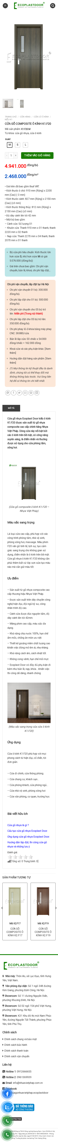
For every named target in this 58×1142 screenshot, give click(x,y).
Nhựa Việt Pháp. (35, 593)
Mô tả (11, 408)
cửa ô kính (35, 133)
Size (6, 139)
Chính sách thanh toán (16, 1050)
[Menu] (5, 5)
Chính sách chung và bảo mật (20, 1039)
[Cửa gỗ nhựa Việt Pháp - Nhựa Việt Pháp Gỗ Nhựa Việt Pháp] (29, 6)
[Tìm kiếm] (52, 5)
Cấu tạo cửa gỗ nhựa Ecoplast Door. (27, 830)
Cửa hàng (25, 116)
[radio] (9, 145)
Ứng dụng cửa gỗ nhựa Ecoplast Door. (28, 836)
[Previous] (7, 56)
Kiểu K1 (8, 119)
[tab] (11, 408)
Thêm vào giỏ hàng (37, 155)
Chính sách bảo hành (15, 1044)
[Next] (50, 56)
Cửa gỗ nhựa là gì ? (18, 825)
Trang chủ (11, 116)
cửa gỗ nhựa (22, 133)
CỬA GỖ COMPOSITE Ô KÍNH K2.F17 (14, 932)
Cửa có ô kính (41, 116)
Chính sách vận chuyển (16, 1056)
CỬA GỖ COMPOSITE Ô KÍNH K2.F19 (43, 932)
